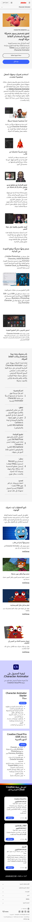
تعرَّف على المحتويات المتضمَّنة (18, 861)
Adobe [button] (27, 899)
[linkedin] (19, 911)
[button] (11, 2)
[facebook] (28, 911)
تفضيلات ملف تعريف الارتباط (18, 917)
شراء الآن (23, 745)
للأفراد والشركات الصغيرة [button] (24, 884)
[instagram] (25, 911)
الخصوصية (11, 914)
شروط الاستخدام (26, 917)
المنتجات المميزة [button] (26, 903)
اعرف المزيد (23, 813)
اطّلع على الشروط (21, 834)
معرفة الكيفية (25, 551)
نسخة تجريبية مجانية (16, 55)
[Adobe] (23, 2)
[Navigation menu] (29, 2)
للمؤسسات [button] (27, 892)
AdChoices (25, 919)
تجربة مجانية (22, 703)
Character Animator (24, 7)
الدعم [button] (28, 895)
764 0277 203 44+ (10, 876)
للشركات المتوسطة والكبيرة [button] (24, 888)
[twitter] (22, 911)
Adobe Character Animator (19, 89)
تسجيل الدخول (5, 2)
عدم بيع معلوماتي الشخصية (8, 917)
